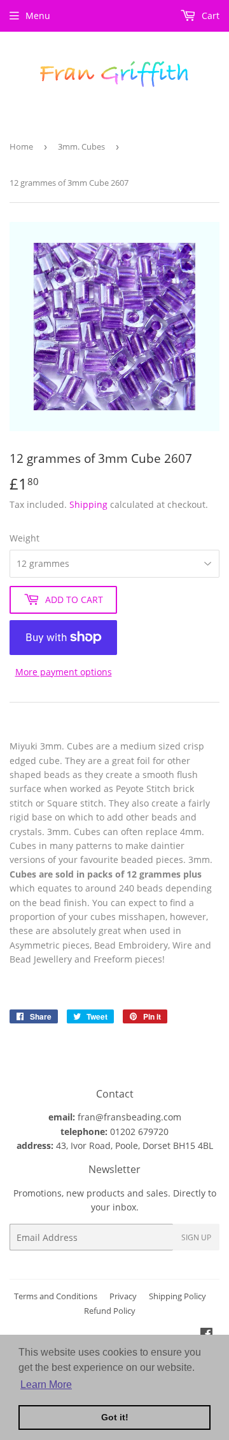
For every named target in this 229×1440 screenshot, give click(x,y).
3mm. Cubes (81, 146)
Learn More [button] (46, 1384)
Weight (24, 538)
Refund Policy (109, 1310)
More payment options (63, 672)
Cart (209, 16)
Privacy (123, 1296)
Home (21, 146)
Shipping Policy (177, 1296)
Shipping (88, 504)
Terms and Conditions (55, 1296)
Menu (37, 16)
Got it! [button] (114, 1417)
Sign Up (196, 1237)
